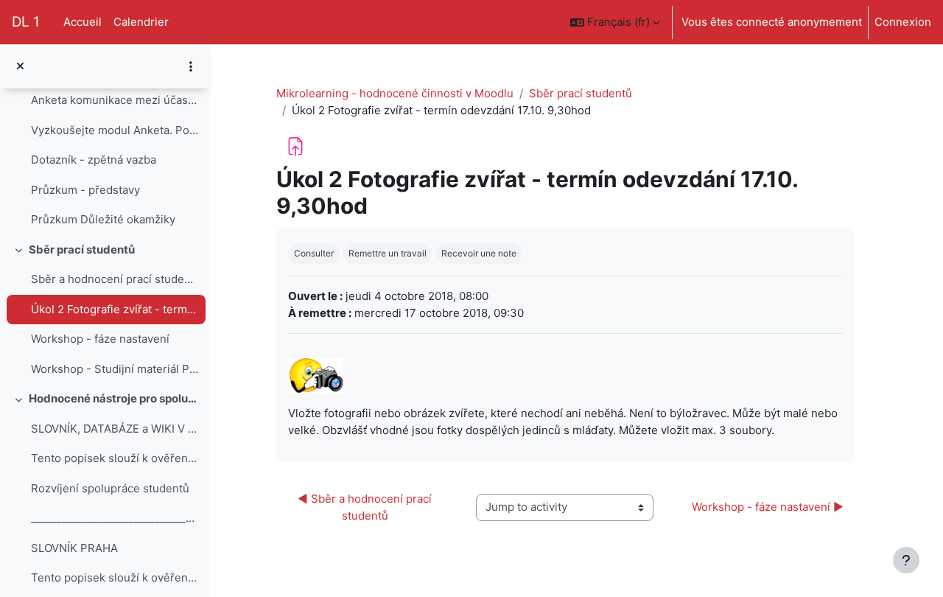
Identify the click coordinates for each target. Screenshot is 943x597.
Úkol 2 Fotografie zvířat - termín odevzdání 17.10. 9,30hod (114, 309)
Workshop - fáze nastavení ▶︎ (768, 507)
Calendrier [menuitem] (141, 22)
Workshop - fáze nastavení (100, 339)
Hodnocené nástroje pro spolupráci (114, 398)
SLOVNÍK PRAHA (74, 548)
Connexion (902, 22)
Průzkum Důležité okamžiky (103, 219)
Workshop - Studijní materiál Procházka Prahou (114, 369)
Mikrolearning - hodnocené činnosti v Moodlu (394, 93)
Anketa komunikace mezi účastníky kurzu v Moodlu (114, 100)
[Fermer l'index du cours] (20, 66)
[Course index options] (191, 66)
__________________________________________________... (114, 518)
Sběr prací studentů (82, 249)
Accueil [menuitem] (82, 22)
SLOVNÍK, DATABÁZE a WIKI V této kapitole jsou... (114, 429)
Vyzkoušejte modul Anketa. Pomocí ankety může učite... (114, 130)
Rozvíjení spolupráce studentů (110, 488)
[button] (615, 22)
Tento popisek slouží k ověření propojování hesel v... (114, 458)
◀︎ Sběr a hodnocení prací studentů (366, 507)
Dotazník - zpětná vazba (93, 160)
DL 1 (26, 21)
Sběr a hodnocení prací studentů (114, 279)
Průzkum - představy (85, 190)
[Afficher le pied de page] (906, 560)
